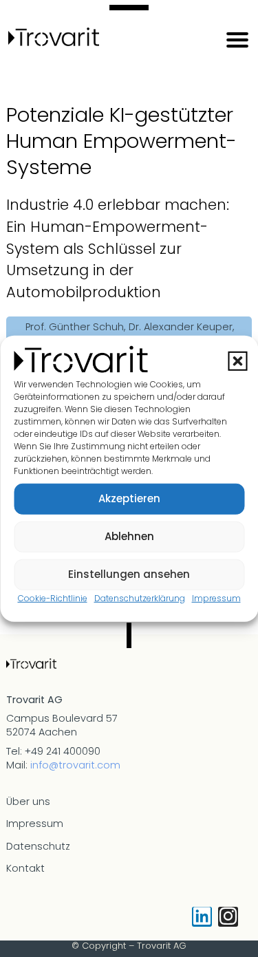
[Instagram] (228, 917)
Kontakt (25, 868)
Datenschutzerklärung (139, 597)
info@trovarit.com (75, 765)
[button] (237, 361)
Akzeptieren (129, 498)
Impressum (216, 597)
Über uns (28, 801)
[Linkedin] (202, 917)
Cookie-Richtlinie (52, 597)
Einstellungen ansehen (129, 574)
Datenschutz (38, 846)
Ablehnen (129, 536)
